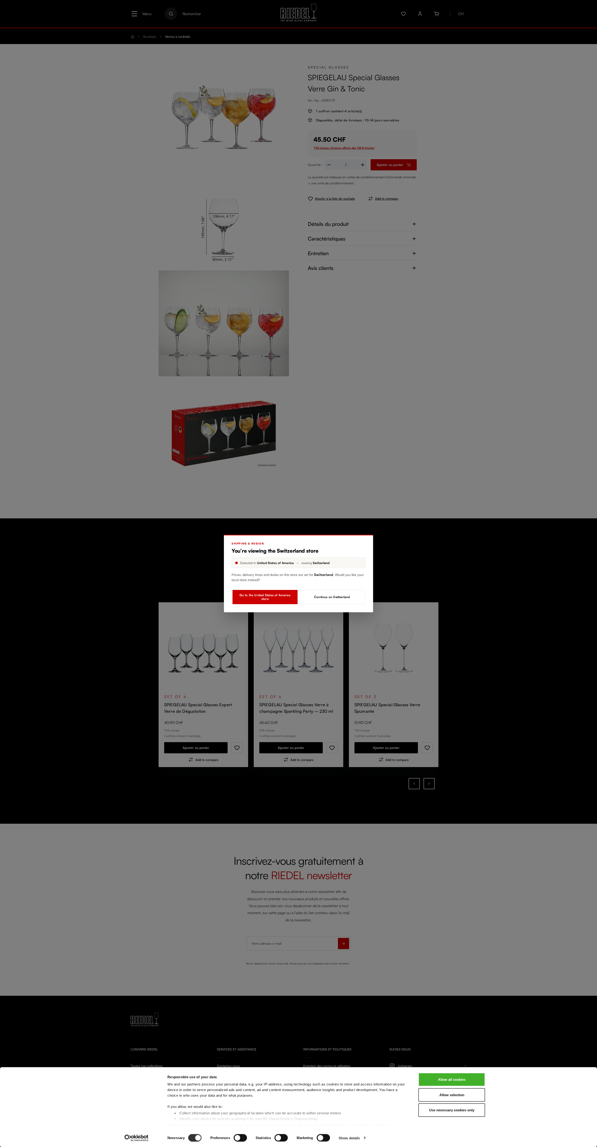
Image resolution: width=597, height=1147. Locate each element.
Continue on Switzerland (332, 597)
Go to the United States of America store (264, 597)
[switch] (240, 1137)
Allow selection (451, 1095)
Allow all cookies (451, 1080)
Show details (349, 1138)
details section (326, 1125)
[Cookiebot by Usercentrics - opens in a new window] (136, 1137)
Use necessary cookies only (451, 1110)
